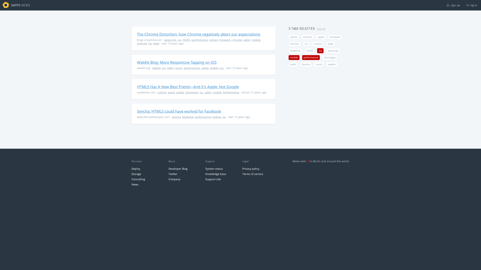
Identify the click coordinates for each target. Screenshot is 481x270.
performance (199, 40)
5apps (16, 5)
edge (156, 43)
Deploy (136, 168)
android (142, 43)
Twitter (173, 174)
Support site (213, 179)
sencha (176, 117)
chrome (237, 40)
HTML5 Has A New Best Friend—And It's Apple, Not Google (188, 86)
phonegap (191, 92)
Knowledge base (215, 174)
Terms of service (252, 174)
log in (473, 5)
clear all (321, 28)
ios (150, 43)
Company (174, 179)
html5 (186, 40)
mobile (256, 40)
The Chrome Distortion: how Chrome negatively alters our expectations (198, 34)
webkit (156, 68)
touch (178, 68)
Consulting (138, 179)
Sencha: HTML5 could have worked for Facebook (179, 111)
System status (214, 168)
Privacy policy (250, 168)
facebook (187, 117)
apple (205, 68)
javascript (170, 40)
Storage (136, 174)
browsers (225, 40)
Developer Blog (178, 168)
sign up (455, 5)
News (135, 184)
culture (213, 40)
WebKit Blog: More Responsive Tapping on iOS (177, 62)
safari (246, 40)
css (180, 40)
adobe (180, 92)
